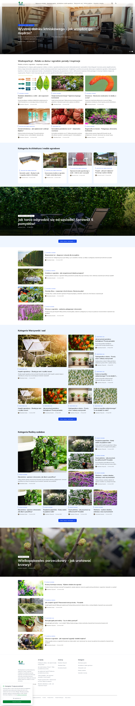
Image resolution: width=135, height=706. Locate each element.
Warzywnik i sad (78, 3)
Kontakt (44, 697)
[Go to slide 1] (129, 51)
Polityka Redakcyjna (59, 697)
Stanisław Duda (21, 41)
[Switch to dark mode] (116, 3)
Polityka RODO (50, 697)
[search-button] (112, 3)
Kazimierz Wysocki (22, 568)
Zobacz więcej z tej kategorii (66, 241)
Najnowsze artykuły (41, 3)
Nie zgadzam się (17, 698)
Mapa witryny (67, 697)
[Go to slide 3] (132, 51)
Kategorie (81, 660)
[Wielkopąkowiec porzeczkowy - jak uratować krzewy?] (67, 552)
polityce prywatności (22, 694)
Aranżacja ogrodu (51, 3)
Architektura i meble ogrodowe (65, 3)
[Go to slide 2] (130, 51)
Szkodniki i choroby (98, 3)
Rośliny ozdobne (88, 3)
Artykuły (40, 660)
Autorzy (60, 660)
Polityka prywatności (36, 697)
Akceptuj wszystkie (17, 701)
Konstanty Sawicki (62, 668)
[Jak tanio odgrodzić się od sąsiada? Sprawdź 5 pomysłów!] (67, 211)
